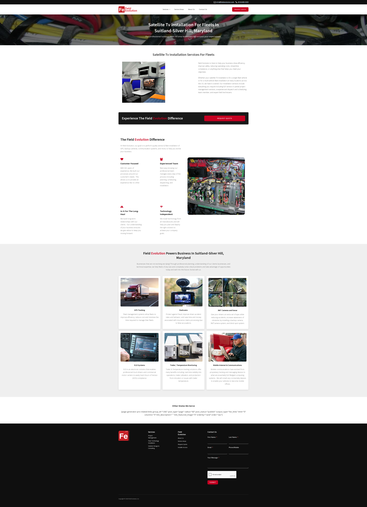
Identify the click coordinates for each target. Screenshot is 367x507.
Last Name (233, 437)
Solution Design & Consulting (153, 447)
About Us (181, 438)
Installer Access (182, 447)
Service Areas (182, 441)
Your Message (212, 458)
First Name (211, 437)
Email (209, 447)
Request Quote (240, 9)
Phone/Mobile (234, 447)
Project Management (152, 437)
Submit (212, 482)
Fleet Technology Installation (153, 442)
